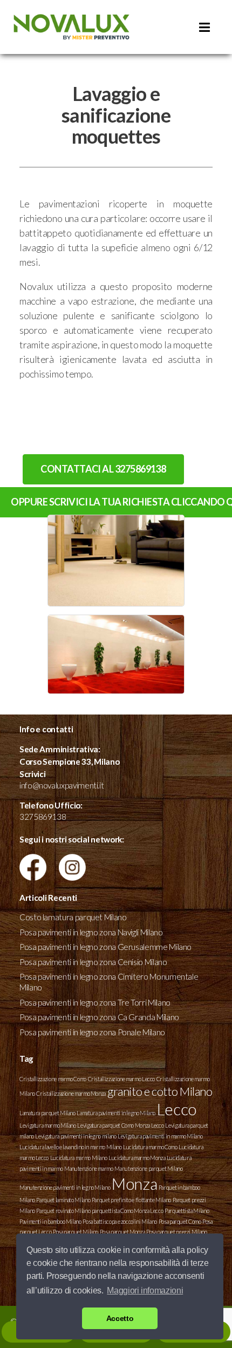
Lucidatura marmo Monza (136, 1157)
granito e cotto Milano (160, 1091)
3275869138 (42, 816)
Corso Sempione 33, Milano (69, 761)
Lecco (176, 1109)
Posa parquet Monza (122, 1231)
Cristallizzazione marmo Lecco (121, 1078)
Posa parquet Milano (75, 1231)
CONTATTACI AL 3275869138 (103, 469)
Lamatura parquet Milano (47, 1112)
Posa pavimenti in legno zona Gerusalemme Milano (105, 947)
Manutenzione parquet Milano (148, 1168)
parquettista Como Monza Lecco (127, 1210)
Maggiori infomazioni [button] (145, 1290)
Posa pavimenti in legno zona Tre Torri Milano (94, 1002)
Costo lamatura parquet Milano (73, 917)
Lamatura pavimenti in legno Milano (116, 1112)
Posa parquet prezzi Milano (176, 1231)
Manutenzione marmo (88, 1168)
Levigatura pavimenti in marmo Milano (160, 1136)
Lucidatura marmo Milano (78, 1157)
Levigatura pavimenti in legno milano (75, 1136)
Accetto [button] (119, 1318)
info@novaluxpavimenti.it (61, 785)
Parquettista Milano (187, 1210)
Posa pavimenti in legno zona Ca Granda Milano (99, 1017)
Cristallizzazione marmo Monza (71, 1093)
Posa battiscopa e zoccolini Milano (120, 1221)
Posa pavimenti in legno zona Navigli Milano (91, 932)
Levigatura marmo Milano (47, 1125)
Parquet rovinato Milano (63, 1210)
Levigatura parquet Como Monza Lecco (120, 1125)
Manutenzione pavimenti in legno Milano (64, 1187)
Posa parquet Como (180, 1221)
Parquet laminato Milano (63, 1199)
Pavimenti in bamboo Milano (50, 1221)
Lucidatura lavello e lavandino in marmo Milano (70, 1146)
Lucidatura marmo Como (150, 1146)
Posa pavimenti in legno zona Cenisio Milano (93, 962)
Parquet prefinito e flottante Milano (131, 1199)
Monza (134, 1183)
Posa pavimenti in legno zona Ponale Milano (92, 1032)
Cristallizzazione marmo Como (52, 1078)
